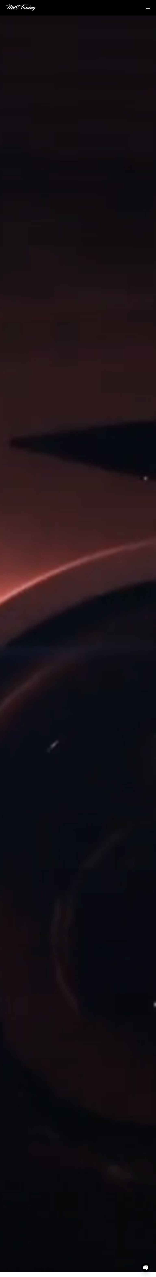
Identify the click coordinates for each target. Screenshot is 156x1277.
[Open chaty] (145, 1267)
